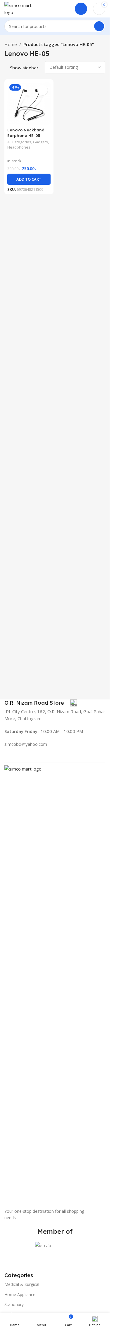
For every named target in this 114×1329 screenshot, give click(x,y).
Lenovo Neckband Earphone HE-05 (25, 132)
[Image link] (54, 983)
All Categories (19, 141)
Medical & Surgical (21, 1284)
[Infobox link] (40, 702)
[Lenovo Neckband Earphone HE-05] (29, 103)
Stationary (14, 1304)
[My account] (81, 9)
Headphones (18, 147)
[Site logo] (19, 8)
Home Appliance (19, 1294)
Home (10, 44)
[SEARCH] (99, 26)
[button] (29, 179)
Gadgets (40, 141)
